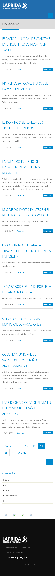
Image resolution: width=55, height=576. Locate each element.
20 (49, 446)
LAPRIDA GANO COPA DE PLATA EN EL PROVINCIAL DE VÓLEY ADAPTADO (26, 408)
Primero (9, 446)
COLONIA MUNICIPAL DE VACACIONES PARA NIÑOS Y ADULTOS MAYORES (21, 360)
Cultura (7, 490)
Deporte (20, 69)
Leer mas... (47, 69)
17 (26, 446)
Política (7, 501)
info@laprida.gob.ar (19, 557)
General (8, 480)
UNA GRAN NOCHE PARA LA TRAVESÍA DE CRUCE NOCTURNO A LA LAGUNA (26, 251)
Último (22, 452)
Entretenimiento (11, 496)
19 (41, 446)
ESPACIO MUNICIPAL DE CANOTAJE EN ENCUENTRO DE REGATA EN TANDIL (26, 44)
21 (5, 452)
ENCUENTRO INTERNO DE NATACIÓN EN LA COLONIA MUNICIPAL (21, 167)
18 (34, 446)
